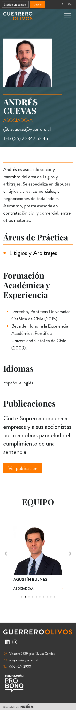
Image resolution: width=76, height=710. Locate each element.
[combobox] (15, 4)
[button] (5, 553)
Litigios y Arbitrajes (33, 252)
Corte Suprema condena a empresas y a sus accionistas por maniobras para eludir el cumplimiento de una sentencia (37, 434)
